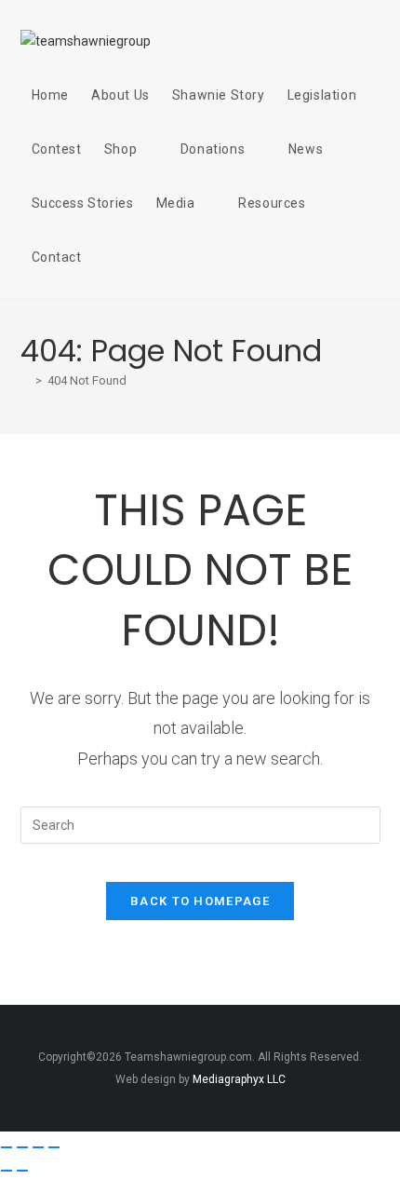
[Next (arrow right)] (22, 1170)
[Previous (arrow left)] (6, 1170)
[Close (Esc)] (53, 1147)
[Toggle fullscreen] (22, 1147)
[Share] (38, 1147)
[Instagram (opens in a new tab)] (337, 39)
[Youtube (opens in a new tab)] (371, 39)
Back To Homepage (200, 901)
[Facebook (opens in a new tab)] (304, 39)
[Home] (25, 380)
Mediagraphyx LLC (239, 1079)
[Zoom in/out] (6, 1147)
